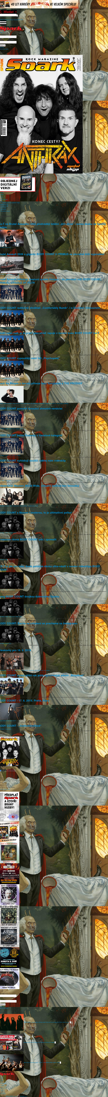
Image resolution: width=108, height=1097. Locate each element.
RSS (22, 19)
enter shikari (41, 403)
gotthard (4, 670)
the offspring (34, 403)
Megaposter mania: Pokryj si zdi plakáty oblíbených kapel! (39, 1042)
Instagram (6, 19)
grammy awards (16, 455)
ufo (36, 670)
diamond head (23, 506)
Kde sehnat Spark (5, 211)
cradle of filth (11, 303)
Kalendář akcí (4, 199)
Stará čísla (3, 208)
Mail (19, 19)
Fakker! (2, 1085)
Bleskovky (31, 670)
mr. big (23, 670)
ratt (12, 670)
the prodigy (60, 403)
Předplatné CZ (4, 204)
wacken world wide (33, 506)
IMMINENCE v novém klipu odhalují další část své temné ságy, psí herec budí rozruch (47, 1022)
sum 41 (54, 403)
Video (1, 197)
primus (7, 274)
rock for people (8, 403)
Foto (1, 196)
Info (1, 201)
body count (8, 247)
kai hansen (47, 670)
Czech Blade (3, 1087)
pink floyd (11, 328)
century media (19, 428)
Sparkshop (3, 209)
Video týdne (19, 616)
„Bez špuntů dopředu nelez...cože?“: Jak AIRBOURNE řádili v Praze (42, 1062)
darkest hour (17, 670)
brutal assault (13, 274)
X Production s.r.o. (22, 1096)
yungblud (65, 403)
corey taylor (48, 403)
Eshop (11, 19)
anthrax (7, 506)
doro (11, 506)
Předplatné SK (4, 206)
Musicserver (3, 1088)
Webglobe (3, 1093)
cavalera (11, 533)
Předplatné (3, 1083)
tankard (9, 670)
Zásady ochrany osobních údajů (11, 202)
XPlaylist (2, 1092)
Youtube (15, 19)
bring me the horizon (18, 403)
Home (2, 192)
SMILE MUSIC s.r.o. (11, 1096)
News (1, 194)
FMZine (2, 1090)
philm (27, 670)
